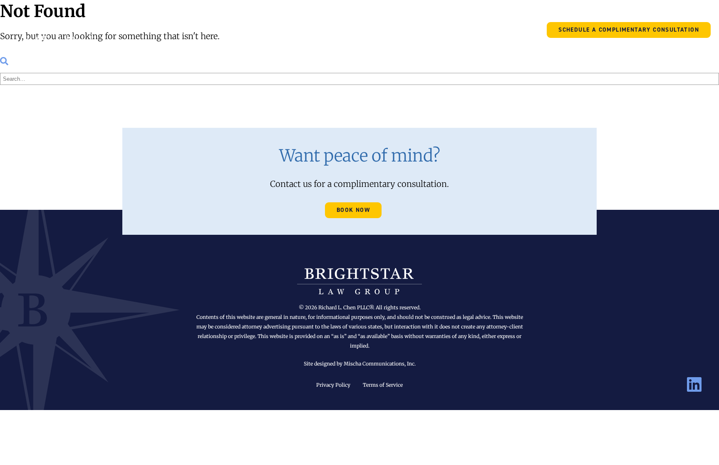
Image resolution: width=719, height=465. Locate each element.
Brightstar (60, 29)
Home (241, 29)
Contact (412, 29)
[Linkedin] (694, 385)
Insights (373, 29)
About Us (276, 29)
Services (325, 29)
